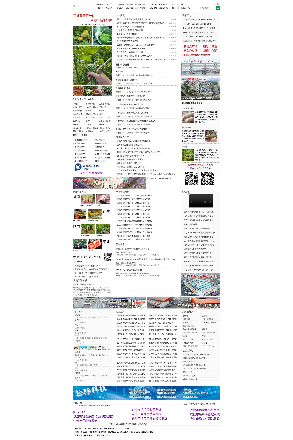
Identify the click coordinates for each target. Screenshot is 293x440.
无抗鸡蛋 (102, 107)
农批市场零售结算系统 (205, 410)
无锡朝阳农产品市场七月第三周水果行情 (133, 236)
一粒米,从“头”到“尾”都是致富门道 (130, 30)
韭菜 (101, 114)
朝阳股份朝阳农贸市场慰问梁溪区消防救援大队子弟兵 (139, 152)
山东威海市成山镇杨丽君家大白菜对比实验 (200, 216)
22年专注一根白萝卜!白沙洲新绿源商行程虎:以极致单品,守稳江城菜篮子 (146, 174)
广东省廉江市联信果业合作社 (213, 322)
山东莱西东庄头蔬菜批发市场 (127, 129)
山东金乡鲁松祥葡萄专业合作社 (194, 358)
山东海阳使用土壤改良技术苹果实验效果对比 (200, 245)
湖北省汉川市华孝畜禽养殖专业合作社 (196, 354)
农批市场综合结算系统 (146, 414)
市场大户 (129, 4)
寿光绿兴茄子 (104, 131)
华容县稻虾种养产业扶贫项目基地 (88, 273)
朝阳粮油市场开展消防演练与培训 (130, 156)
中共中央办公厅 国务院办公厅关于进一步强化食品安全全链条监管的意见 (200, 32)
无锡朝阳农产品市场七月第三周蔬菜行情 (133, 239)
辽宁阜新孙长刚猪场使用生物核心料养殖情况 (200, 241)
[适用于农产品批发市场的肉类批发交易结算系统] (128, 424)
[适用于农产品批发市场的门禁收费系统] (94, 405)
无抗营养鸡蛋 (104, 104)
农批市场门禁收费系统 (146, 409)
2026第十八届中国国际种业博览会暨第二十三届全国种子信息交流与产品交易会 (148, 259)
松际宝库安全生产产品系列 (200, 165)
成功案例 (186, 192)
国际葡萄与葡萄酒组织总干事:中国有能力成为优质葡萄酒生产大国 (142, 38)
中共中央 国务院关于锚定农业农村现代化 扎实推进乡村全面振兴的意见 (200, 20)
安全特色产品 (79, 192)
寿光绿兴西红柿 (92, 107)
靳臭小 (77, 330)
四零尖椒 (89, 131)
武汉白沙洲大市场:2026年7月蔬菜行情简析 (134, 221)
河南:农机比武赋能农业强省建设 (130, 159)
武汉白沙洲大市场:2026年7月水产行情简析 (134, 225)
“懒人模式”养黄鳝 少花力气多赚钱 (130, 167)
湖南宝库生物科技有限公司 (86, 284)
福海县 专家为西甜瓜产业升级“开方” (131, 49)
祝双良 (77, 363)
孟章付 (77, 335)
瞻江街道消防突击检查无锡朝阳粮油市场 (133, 148)
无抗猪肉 (76, 117)
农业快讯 (99, 4)
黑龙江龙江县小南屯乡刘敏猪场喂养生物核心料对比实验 (200, 220)
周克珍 (77, 352)
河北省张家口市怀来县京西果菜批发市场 (132, 104)
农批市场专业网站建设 (205, 418)
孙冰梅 (77, 341)
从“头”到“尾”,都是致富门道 (127, 41)
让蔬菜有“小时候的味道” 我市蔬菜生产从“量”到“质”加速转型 (141, 60)
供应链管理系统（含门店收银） (94, 416)
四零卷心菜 (90, 104)
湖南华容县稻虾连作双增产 (195, 249)
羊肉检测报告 (80, 147)
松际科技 (175, 8)
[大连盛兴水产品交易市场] (109, 302)
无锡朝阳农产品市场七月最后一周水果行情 (134, 228)
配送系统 (79, 412)
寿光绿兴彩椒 (104, 121)
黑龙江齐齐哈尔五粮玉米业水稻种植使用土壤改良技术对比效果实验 (200, 212)
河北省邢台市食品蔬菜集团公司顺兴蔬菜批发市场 (136, 113)
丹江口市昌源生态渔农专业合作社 (195, 369)
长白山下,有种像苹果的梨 (127, 34)
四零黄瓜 (76, 121)
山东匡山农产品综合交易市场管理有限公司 (133, 121)
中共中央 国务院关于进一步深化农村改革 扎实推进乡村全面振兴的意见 (200, 36)
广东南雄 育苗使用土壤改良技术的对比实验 (200, 270)
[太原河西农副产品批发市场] (183, 302)
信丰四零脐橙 (78, 114)
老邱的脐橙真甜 (190, 224)
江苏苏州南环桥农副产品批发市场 (129, 96)
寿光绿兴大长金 (92, 128)
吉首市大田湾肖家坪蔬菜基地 (86, 277)
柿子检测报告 (80, 154)
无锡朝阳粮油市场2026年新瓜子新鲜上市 (133, 141)
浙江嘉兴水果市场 (123, 80)
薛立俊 (185, 322)
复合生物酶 (186, 128)
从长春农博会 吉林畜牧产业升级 (130, 52)
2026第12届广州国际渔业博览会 (129, 270)
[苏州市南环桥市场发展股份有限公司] (200, 88)
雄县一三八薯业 (188, 372)
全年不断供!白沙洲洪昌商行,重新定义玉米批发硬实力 (138, 170)
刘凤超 (77, 373)
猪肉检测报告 (100, 140)
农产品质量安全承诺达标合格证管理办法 (197, 24)
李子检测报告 (80, 158)
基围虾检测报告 (81, 161)
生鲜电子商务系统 (85, 421)
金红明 (77, 320)
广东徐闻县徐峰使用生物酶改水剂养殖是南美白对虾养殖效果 (200, 266)
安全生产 (120, 8)
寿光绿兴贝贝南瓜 (93, 114)
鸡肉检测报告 (80, 143)
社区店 (183, 4)
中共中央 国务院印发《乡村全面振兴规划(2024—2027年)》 (200, 41)
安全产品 (129, 8)
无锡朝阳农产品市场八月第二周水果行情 (133, 206)
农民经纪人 (163, 4)
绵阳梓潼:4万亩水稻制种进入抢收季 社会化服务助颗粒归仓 (141, 23)
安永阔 (77, 315)
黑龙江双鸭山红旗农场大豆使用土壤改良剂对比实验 (200, 237)
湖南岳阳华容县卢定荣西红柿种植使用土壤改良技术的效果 (200, 261)
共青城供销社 (188, 343)
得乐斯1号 (77, 128)
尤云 (76, 368)
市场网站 (120, 4)
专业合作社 (187, 350)
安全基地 (153, 8)
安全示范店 (185, 8)
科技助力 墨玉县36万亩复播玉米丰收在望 (134, 19)
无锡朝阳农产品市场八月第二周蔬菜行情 (133, 210)
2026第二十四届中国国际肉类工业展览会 (132, 249)
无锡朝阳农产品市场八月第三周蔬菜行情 (133, 199)
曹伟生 (77, 378)
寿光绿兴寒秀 (104, 117)
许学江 (204, 343)
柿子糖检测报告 (101, 151)
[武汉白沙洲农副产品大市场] (200, 64)
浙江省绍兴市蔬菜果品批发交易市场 (130, 88)
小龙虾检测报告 (81, 140)
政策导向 (109, 4)
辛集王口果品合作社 (190, 379)
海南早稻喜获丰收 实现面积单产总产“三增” (134, 56)
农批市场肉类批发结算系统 (149, 418)
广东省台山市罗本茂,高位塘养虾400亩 (199, 233)
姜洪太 (204, 316)
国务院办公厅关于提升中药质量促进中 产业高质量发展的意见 (200, 28)
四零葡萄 (76, 124)
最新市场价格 (122, 64)
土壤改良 (185, 147)
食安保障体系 (80, 280)
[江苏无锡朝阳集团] (109, 183)
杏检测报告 (99, 147)
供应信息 (120, 312)
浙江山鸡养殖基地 (189, 376)
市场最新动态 (140, 4)
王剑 (76, 325)
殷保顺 (185, 316)
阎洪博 (204, 329)
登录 (218, 4)
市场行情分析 (140, 8)
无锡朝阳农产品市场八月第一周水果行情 (133, 214)
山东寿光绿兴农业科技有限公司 (87, 266)
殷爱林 (204, 336)
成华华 (77, 357)
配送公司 (175, 4)
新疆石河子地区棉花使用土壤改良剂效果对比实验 (200, 257)
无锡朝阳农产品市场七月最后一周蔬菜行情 (134, 232)
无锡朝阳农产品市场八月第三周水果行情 (133, 203)
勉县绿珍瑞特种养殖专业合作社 (194, 365)
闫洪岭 (185, 336)
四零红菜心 (90, 117)
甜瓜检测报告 (80, 151)
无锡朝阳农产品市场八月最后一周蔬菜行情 (134, 196)
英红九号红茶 (78, 131)
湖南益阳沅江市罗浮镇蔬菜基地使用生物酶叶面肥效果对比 (200, 229)
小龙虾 (75, 104)
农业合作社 (163, 8)
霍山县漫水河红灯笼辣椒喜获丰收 (130, 27)
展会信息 (153, 4)
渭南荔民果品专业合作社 (191, 361)
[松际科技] (128, 403)
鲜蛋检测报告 (100, 143)
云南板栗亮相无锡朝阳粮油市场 (130, 145)
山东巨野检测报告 (102, 154)
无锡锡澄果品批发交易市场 (127, 71)
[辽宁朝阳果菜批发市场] (200, 284)
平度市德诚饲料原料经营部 (193, 329)
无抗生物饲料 (187, 108)
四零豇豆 (89, 111)
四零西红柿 (77, 111)
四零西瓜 (102, 111)
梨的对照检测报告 (102, 158)
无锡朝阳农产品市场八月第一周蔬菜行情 (133, 217)
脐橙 (88, 121)
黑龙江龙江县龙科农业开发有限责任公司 (91, 269)
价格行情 (99, 8)
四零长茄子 (77, 107)
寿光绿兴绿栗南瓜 (106, 128)
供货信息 (109, 8)
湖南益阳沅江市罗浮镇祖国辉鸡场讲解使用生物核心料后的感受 (200, 253)
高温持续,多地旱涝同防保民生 (129, 163)
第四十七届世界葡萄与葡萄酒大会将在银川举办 (136, 45)
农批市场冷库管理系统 (205, 414)
